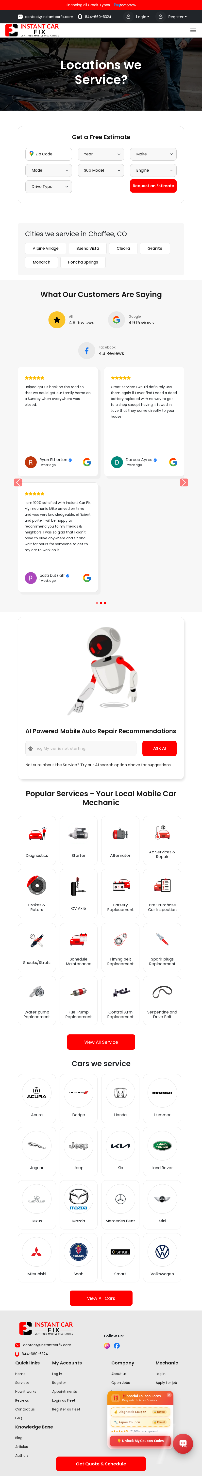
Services (22, 1382)
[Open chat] (183, 1444)
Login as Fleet (63, 1400)
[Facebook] (117, 1346)
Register (176, 16)
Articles (21, 1446)
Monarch (41, 262)
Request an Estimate (153, 186)
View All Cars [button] (101, 1298)
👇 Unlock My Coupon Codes (140, 1440)
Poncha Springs (83, 262)
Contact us (25, 1409)
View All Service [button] (101, 1042)
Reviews (22, 1400)
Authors (22, 1455)
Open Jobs (120, 1382)
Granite (155, 248)
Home (20, 1373)
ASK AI (159, 748)
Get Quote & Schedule (101, 1464)
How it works (25, 1391)
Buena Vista (87, 248)
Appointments (64, 1391)
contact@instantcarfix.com (49, 16)
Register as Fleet (66, 1409)
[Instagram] (107, 1346)
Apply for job (166, 1382)
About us (119, 1373)
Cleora (123, 248)
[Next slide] (184, 482)
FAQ (18, 1418)
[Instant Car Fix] (32, 30)
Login (141, 16)
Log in (57, 1373)
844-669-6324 (98, 16)
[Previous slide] (97, 603)
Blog (18, 1437)
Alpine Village (46, 248)
